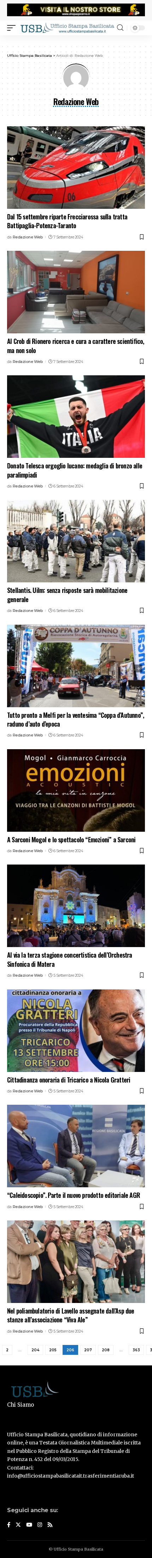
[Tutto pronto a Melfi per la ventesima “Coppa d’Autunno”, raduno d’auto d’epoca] (76, 666)
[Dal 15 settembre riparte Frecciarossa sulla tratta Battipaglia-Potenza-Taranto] (76, 167)
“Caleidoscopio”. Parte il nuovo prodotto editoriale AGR (73, 1195)
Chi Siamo (20, 1404)
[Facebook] (8, 1525)
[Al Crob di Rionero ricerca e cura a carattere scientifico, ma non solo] (76, 292)
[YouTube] (29, 1525)
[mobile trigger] (13, 28)
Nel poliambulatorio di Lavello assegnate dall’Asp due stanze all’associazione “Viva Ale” (70, 1315)
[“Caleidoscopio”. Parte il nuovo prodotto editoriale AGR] (76, 1146)
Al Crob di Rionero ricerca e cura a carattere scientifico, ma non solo (75, 345)
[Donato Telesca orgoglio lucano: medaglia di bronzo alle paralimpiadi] (76, 416)
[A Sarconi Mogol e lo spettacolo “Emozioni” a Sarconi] (76, 790)
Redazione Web (28, 237)
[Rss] (50, 1525)
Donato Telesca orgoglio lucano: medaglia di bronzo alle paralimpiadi (74, 470)
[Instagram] (39, 1525)
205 (53, 1350)
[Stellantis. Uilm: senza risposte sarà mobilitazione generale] (76, 541)
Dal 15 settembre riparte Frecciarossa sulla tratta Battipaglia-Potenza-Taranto (67, 221)
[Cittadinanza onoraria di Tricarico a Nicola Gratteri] (76, 1030)
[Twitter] (18, 1525)
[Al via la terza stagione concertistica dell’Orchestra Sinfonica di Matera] (76, 906)
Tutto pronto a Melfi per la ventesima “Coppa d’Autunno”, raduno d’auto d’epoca (75, 719)
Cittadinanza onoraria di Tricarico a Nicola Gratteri (68, 1079)
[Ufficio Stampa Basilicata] (67, 28)
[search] (120, 27)
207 (88, 1350)
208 (106, 1350)
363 (136, 1350)
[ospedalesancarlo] (76, 39)
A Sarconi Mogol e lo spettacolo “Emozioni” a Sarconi (71, 839)
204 (35, 1350)
